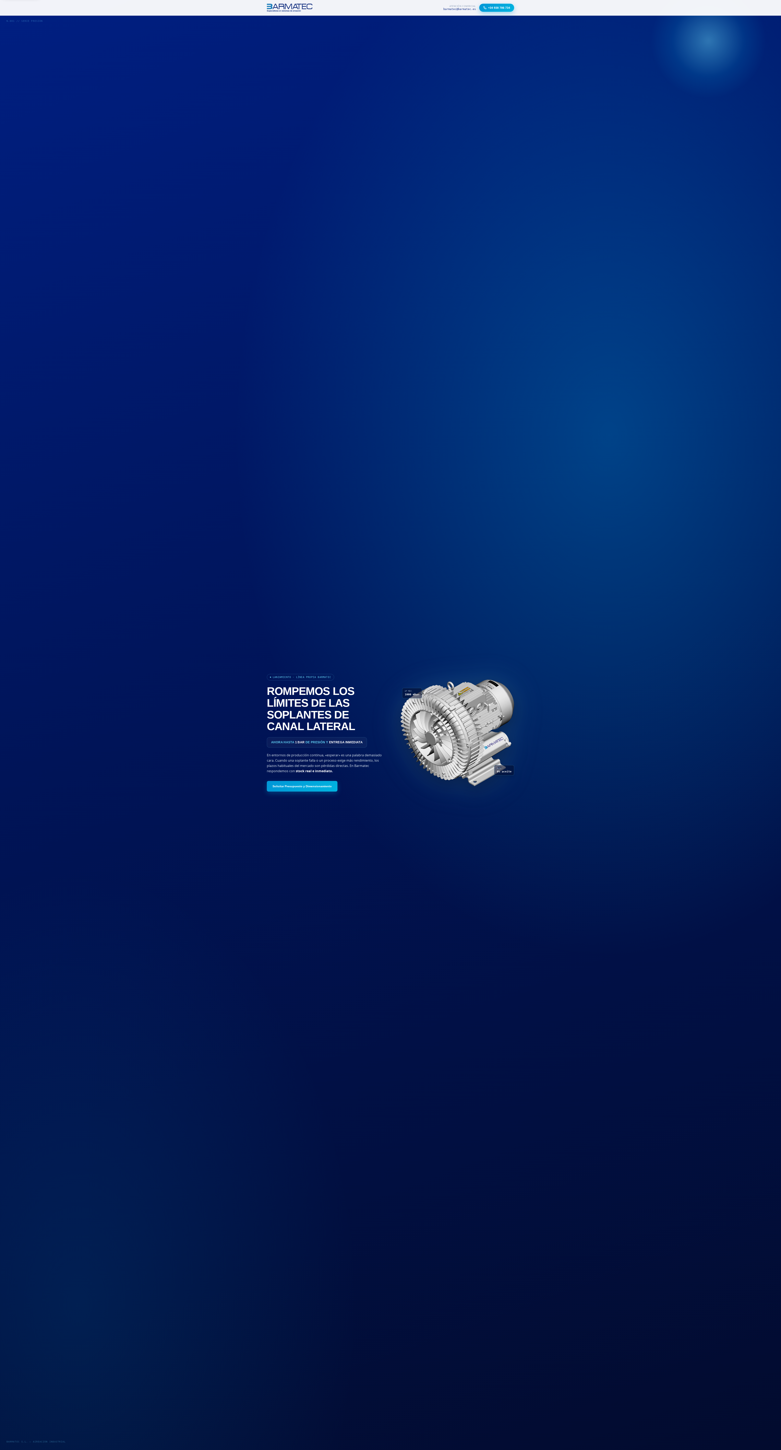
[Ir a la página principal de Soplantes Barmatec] (289, 8)
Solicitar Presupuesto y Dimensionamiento (302, 786)
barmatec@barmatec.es (459, 9)
